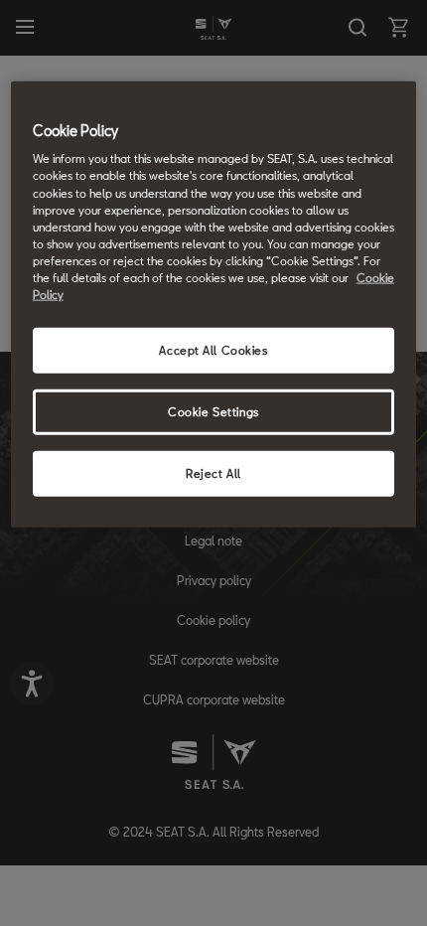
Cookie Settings (213, 411)
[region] (214, 303)
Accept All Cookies (213, 350)
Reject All (213, 472)
